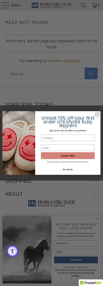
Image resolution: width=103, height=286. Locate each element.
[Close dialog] (97, 114)
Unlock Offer (68, 155)
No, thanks (68, 169)
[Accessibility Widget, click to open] (12, 251)
